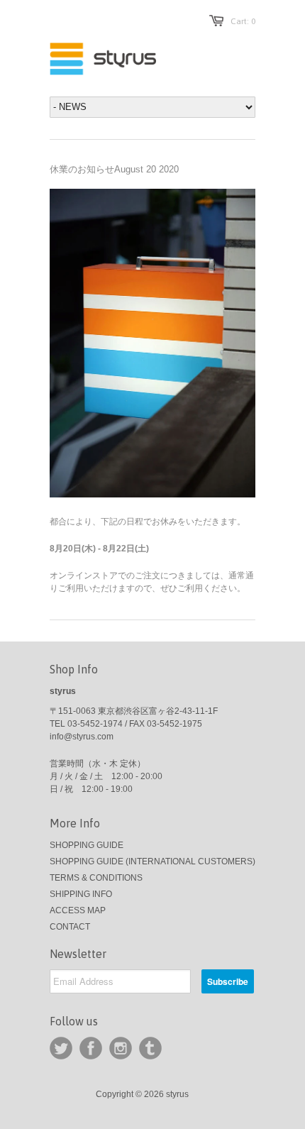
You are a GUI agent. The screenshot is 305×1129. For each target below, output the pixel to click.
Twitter (61, 1048)
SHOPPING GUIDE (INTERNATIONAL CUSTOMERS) (152, 861)
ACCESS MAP (78, 910)
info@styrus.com (81, 737)
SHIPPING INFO (81, 894)
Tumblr (150, 1048)
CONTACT (70, 927)
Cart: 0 (243, 21)
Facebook (90, 1048)
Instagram (120, 1048)
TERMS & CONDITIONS (96, 878)
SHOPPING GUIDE (86, 845)
